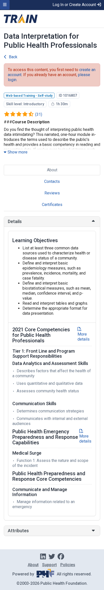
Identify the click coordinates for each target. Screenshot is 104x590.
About (52, 170)
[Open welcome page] (52, 19)
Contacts (52, 181)
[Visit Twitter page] (51, 556)
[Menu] (5, 5)
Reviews (52, 193)
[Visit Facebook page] (61, 556)
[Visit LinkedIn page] (43, 556)
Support (49, 564)
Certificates (52, 204)
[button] (52, 221)
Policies (67, 564)
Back (13, 57)
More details (83, 337)
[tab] (52, 222)
